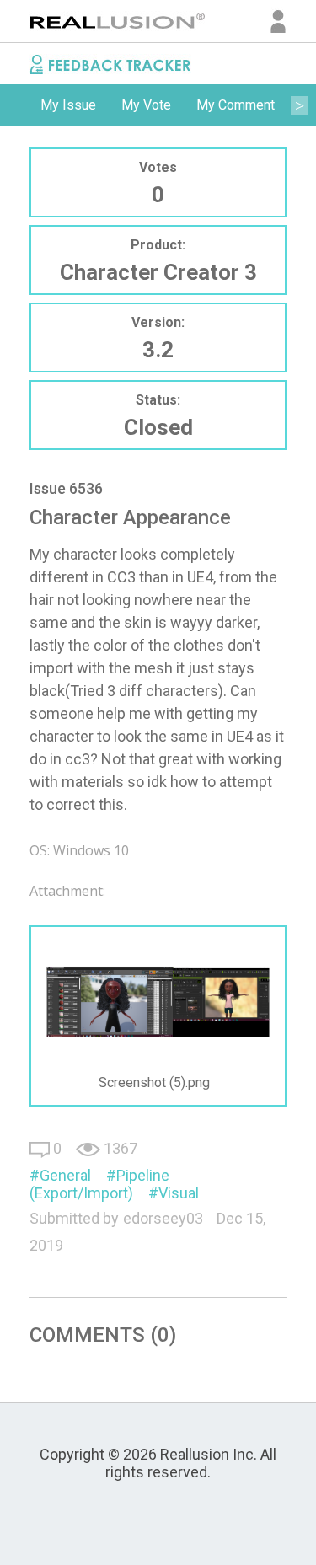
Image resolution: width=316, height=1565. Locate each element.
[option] (68, 105)
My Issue (68, 105)
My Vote (146, 105)
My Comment (235, 105)
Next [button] (299, 105)
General (65, 1175)
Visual (178, 1193)
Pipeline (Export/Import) (99, 1184)
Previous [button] (16, 105)
